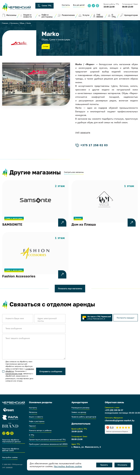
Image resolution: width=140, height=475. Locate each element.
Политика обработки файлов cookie (10, 450)
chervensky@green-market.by (119, 420)
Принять (104, 465)
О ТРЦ (31, 435)
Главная (5, 23)
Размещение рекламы (80, 408)
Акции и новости (36, 417)
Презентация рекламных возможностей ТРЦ (47, 440)
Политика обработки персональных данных (11, 441)
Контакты (66, 5)
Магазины (14, 23)
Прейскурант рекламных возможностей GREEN (48, 444)
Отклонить (122, 465)
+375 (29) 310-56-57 (114, 410)
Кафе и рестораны (36, 422)
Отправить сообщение (50, 371)
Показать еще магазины (70, 288)
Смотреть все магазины (74, 172)
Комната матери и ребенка (40, 431)
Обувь (22, 23)
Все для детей (79, 5)
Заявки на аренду (78, 412)
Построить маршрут (125, 317)
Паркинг (32, 426)
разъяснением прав (13, 374)
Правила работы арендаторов (83, 417)
